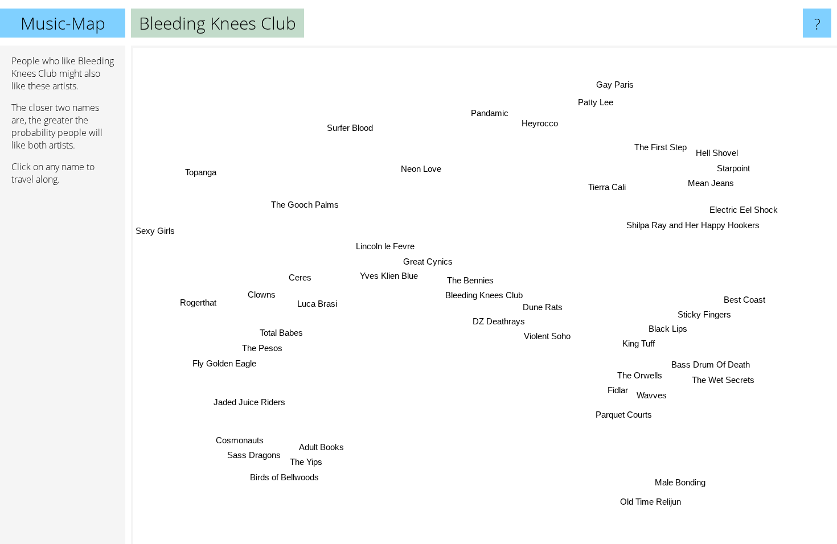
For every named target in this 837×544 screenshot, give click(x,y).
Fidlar (618, 390)
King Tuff (639, 343)
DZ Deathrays (499, 321)
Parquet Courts (624, 414)
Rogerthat (198, 303)
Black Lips (668, 329)
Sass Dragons (253, 454)
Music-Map (62, 23)
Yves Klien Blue (389, 274)
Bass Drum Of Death (711, 363)
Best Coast (744, 300)
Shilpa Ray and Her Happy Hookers (694, 226)
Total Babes (281, 332)
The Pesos (262, 347)
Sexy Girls (155, 231)
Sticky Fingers (704, 314)
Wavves (652, 395)
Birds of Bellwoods (282, 475)
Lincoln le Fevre (385, 244)
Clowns (263, 299)
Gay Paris (608, 83)
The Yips (305, 460)
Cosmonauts (239, 439)
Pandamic (492, 112)
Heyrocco (537, 124)
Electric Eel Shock (745, 211)
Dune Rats (543, 307)
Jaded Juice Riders (249, 401)
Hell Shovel (719, 154)
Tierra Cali (606, 186)
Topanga (197, 177)
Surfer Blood (349, 128)
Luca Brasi (319, 306)
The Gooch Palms (305, 204)
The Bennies (470, 280)
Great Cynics (429, 260)
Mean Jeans (716, 184)
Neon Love (420, 168)
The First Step (663, 148)
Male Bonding (678, 484)
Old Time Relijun (647, 503)
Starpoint (731, 169)
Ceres (300, 281)
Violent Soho (547, 336)
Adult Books (319, 446)
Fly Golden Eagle (224, 363)
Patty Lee (596, 102)
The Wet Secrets (725, 377)
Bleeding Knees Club (484, 295)
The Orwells (640, 375)
